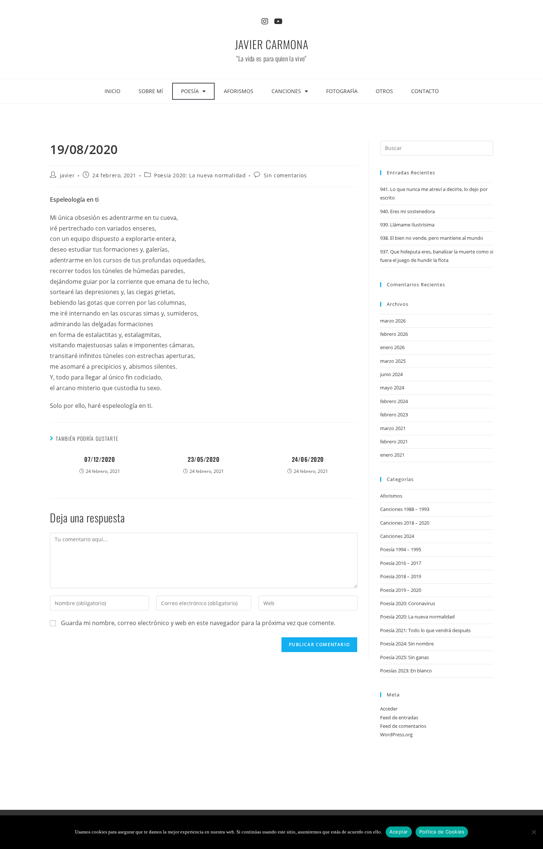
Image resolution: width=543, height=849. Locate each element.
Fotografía (342, 91)
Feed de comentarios (403, 726)
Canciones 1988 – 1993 (404, 509)
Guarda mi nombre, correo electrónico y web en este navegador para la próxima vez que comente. (198, 623)
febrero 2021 (394, 441)
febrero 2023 (394, 414)
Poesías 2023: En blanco (406, 670)
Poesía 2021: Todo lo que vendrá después (425, 630)
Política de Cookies (442, 832)
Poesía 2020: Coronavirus (407, 603)
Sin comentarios (285, 175)
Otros (384, 91)
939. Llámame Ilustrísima (407, 224)
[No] (533, 832)
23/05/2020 (203, 459)
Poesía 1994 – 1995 (400, 549)
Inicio (112, 91)
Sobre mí (151, 91)
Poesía (190, 91)
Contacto (425, 91)
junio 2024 (391, 374)
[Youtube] (278, 21)
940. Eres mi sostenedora (407, 211)
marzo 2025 (393, 361)
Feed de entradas (399, 717)
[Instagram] (265, 21)
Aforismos (238, 91)
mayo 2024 (392, 387)
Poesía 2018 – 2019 (400, 576)
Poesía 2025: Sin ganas (404, 657)
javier (67, 175)
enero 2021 (392, 454)
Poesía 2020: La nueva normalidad (200, 175)
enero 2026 (392, 347)
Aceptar (398, 832)
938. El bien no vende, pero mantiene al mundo (431, 238)
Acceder (388, 708)
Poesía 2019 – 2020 (400, 590)
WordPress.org (396, 734)
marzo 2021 (393, 428)
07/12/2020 (99, 459)
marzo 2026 (393, 320)
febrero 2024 (394, 401)
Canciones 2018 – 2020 (404, 522)
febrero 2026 (394, 334)
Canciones (286, 91)
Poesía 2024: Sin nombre (407, 643)
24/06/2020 (308, 459)
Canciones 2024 (397, 536)
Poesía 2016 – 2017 (400, 563)
